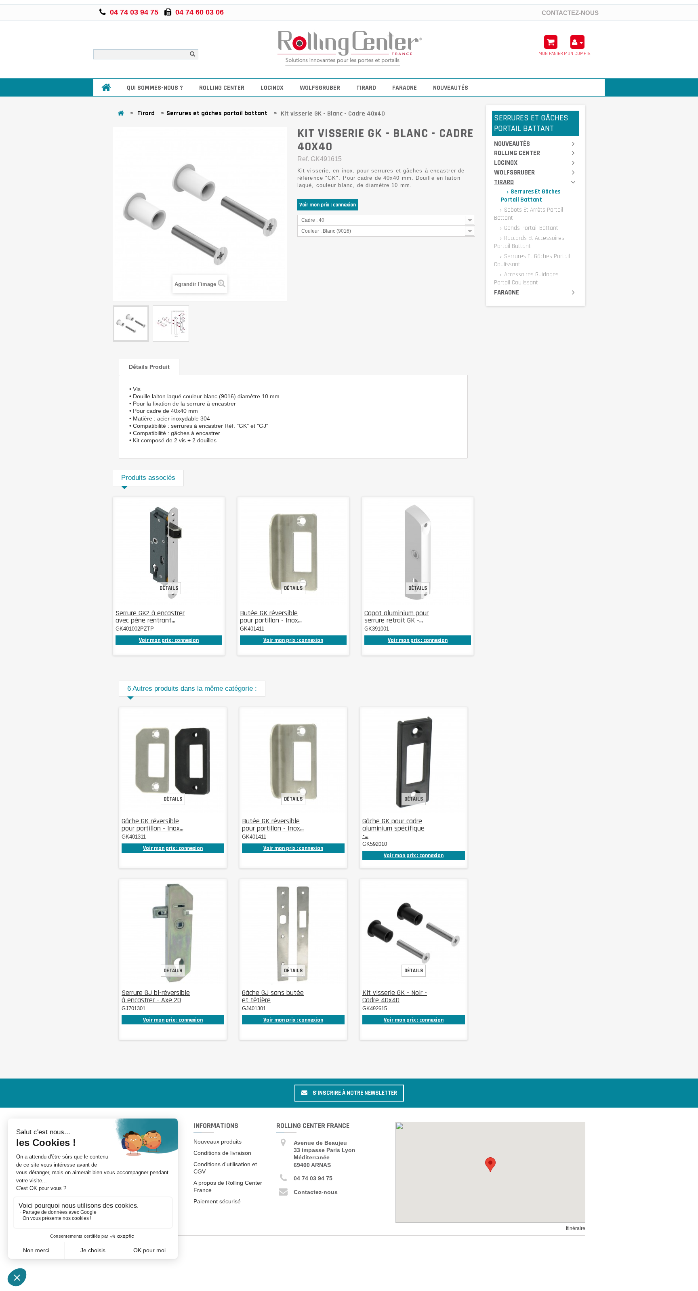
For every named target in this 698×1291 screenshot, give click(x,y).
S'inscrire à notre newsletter (354, 1093)
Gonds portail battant (530, 228)
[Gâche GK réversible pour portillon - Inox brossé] (173, 761)
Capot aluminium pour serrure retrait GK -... (396, 616)
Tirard (366, 88)
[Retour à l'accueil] (120, 114)
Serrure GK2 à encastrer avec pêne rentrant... (150, 616)
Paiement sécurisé (217, 1201)
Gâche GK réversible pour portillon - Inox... (152, 824)
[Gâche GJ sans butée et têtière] (293, 933)
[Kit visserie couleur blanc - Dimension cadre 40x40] (131, 323)
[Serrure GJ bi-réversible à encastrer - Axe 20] (173, 933)
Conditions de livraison (222, 1153)
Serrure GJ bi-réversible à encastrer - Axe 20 (156, 996)
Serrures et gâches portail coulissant (532, 260)
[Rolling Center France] (349, 48)
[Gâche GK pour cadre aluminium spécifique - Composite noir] (413, 761)
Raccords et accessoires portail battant (529, 242)
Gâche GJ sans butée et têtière (273, 996)
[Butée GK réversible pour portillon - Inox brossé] (293, 552)
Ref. (303, 159)
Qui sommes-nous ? (155, 88)
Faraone (404, 88)
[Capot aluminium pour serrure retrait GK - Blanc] (417, 552)
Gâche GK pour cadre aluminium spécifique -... (393, 828)
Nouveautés (450, 88)
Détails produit (149, 367)
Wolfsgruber (320, 88)
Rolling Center (221, 88)
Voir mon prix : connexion (327, 205)
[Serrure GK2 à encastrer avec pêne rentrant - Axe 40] (169, 552)
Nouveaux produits (217, 1141)
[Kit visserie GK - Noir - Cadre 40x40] (413, 933)
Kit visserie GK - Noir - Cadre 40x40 (394, 996)
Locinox (272, 88)
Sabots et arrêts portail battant (528, 214)
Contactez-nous (570, 12)
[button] (490, 1164)
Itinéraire (575, 1228)
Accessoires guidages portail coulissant (526, 278)
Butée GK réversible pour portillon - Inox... (271, 616)
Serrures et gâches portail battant (216, 113)
